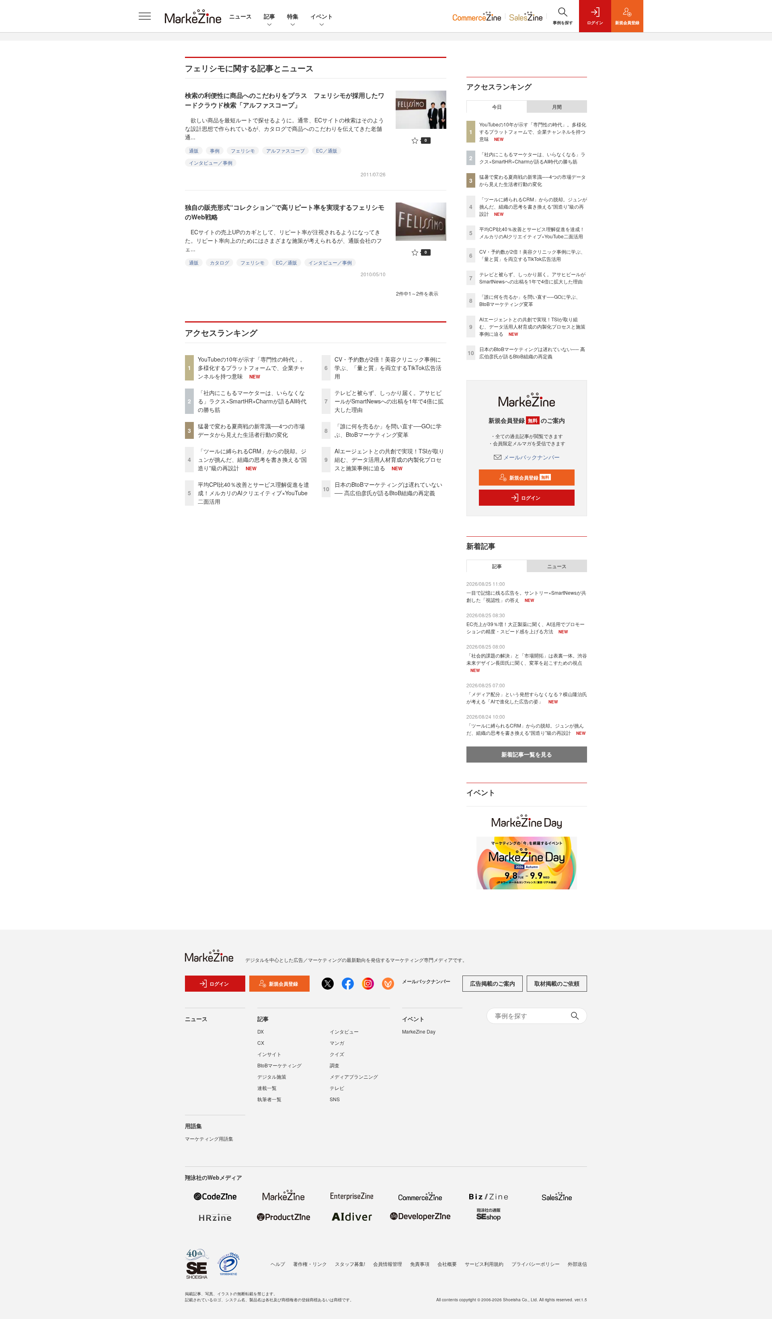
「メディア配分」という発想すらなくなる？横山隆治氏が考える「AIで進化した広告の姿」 (526, 698)
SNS (335, 1099)
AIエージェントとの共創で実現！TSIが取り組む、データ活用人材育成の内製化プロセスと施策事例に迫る (389, 459)
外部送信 (577, 1263)
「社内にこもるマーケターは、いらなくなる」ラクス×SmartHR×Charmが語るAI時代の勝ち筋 (252, 401)
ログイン (530, 497)
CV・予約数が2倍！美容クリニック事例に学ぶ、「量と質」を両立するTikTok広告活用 (388, 367)
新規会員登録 (529, 477)
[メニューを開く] (145, 16)
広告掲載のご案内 (492, 983)
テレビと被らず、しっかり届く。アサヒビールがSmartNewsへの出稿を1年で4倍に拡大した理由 (389, 401)
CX (260, 1042)
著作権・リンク (310, 1263)
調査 (334, 1065)
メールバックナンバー (531, 457)
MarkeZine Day (418, 1031)
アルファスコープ (285, 150)
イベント (321, 16)
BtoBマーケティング (279, 1065)
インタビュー (344, 1031)
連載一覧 (267, 1087)
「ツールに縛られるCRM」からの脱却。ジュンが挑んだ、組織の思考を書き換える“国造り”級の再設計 (252, 459)
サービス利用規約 (484, 1263)
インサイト (269, 1053)
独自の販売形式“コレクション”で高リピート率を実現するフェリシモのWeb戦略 (284, 212)
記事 (269, 16)
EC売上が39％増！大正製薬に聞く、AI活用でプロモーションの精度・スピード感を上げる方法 (525, 627)
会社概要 (447, 1263)
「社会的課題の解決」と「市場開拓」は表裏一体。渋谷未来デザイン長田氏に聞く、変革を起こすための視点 (526, 659)
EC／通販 (326, 150)
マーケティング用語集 (209, 1138)
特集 (292, 16)
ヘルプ (278, 1263)
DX (260, 1031)
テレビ (337, 1087)
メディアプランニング (354, 1076)
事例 (215, 150)
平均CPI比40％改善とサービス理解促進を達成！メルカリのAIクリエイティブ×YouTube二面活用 (253, 492)
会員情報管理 (387, 1263)
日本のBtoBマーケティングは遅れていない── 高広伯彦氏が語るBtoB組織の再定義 (388, 488)
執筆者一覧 (269, 1099)
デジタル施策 (271, 1076)
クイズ (337, 1053)
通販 (194, 150)
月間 (557, 106)
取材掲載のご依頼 (556, 983)
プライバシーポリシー (535, 1263)
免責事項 (419, 1263)
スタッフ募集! (350, 1263)
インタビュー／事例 (210, 162)
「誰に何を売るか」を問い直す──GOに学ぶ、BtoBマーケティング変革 (388, 430)
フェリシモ (243, 150)
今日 (497, 106)
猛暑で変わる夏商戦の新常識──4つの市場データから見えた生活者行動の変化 (251, 430)
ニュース (240, 16)
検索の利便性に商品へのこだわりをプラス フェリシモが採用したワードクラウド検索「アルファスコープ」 (284, 100)
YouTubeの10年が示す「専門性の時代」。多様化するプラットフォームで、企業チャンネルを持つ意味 (252, 367)
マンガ (337, 1042)
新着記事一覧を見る (526, 754)
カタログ (219, 262)
